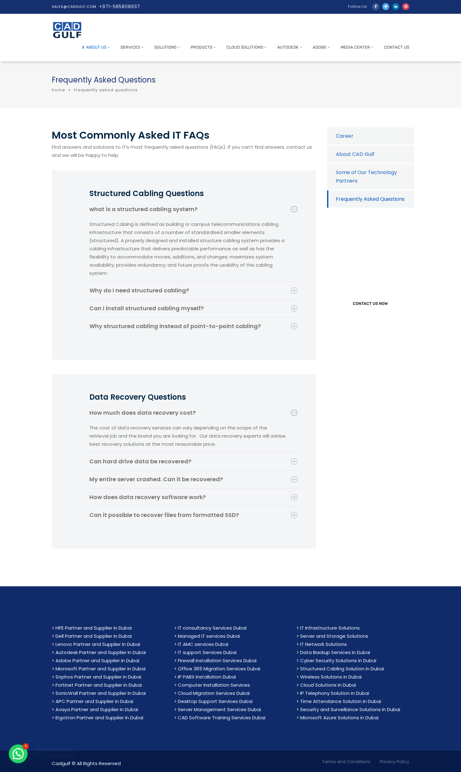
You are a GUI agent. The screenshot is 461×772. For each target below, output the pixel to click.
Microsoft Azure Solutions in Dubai (339, 717)
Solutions (165, 47)
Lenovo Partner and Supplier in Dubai (98, 644)
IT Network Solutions (323, 644)
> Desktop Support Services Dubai (213, 701)
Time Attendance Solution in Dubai (340, 701)
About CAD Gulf (355, 154)
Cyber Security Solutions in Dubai (338, 660)
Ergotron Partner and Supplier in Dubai (99, 717)
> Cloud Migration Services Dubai (212, 693)
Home (58, 90)
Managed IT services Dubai (209, 636)
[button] (18, 753)
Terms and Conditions (346, 762)
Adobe (319, 47)
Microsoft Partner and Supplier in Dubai (101, 668)
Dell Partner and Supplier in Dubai (94, 636)
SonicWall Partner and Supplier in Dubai (101, 693)
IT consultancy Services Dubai (212, 628)
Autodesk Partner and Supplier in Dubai (101, 652)
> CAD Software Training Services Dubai (219, 717)
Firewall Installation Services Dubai (217, 660)
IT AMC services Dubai (203, 644)
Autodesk (288, 47)
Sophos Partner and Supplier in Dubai (98, 677)
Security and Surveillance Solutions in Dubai (350, 709)
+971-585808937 (119, 6)
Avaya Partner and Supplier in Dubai (97, 709)
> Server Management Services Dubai (217, 709)
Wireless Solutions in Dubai (331, 677)
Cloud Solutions (244, 47)
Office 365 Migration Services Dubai (219, 668)
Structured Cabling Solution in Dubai (342, 668)
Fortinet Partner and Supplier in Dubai (99, 685)
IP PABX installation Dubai (207, 677)
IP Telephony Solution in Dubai (334, 693)
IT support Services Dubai (207, 652)
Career (344, 136)
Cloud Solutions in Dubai (328, 685)
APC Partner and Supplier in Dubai (94, 701)
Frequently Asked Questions (370, 199)
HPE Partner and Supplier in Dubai (94, 628)
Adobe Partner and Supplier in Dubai (97, 660)
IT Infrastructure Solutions (330, 628)
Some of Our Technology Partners (366, 176)
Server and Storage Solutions (334, 636)
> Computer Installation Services (212, 685)
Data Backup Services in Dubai (335, 652)
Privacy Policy (394, 762)
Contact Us (396, 47)
